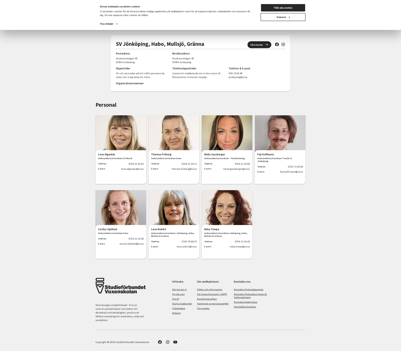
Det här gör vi (179, 289)
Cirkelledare (178, 308)
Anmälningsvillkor (207, 298)
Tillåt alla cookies (283, 7)
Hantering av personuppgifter (213, 303)
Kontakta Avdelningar (246, 302)
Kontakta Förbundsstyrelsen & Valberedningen (250, 296)
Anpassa (281, 17)
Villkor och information (209, 289)
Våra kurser (256, 44)
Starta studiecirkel (182, 303)
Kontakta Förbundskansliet (248, 289)
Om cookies (203, 308)
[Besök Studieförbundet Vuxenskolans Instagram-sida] (283, 45)
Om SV (175, 298)
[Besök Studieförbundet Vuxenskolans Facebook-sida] (277, 45)
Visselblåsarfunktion (245, 306)
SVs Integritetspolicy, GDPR (212, 294)
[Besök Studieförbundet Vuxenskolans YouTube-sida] (175, 343)
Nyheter (176, 313)
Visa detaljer (107, 23)
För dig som (178, 294)
